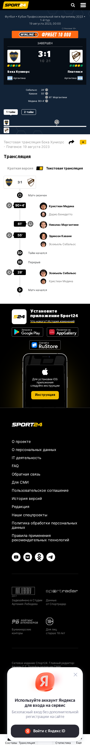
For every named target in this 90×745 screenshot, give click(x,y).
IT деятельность (26, 457)
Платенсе (75, 71)
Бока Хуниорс (18, 71)
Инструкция (45, 395)
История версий (27, 498)
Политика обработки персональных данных (44, 525)
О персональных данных (34, 449)
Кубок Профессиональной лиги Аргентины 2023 (50, 16)
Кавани (33, 93)
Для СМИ (20, 482)
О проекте (21, 441)
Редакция (20, 506)
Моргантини (60, 97)
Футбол (10, 16)
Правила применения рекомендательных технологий (40, 537)
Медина (32, 101)
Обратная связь (26, 474)
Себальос (31, 89)
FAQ (15, 465)
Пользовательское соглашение (40, 490)
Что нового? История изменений (52, 321)
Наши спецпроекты (29, 515)
